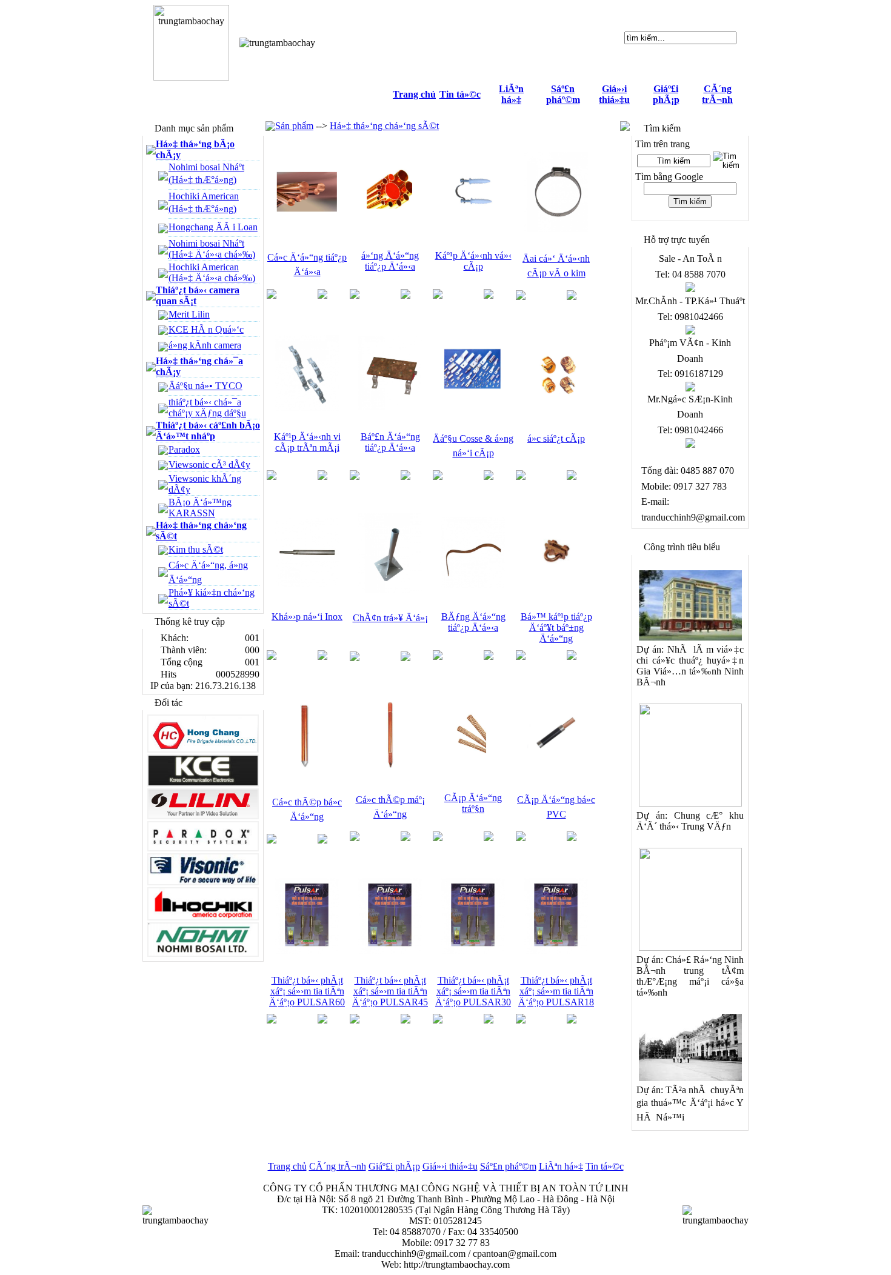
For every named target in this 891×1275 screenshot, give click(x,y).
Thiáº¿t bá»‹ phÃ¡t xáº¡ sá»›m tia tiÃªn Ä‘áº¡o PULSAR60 (307, 991)
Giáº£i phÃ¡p (666, 94)
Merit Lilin (189, 314)
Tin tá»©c (460, 94)
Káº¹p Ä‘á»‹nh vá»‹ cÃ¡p (473, 260)
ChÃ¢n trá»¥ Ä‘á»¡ (390, 618)
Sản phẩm (294, 126)
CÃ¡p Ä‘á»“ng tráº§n (473, 803)
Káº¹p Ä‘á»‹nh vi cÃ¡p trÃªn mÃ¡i (307, 442)
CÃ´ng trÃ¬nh (717, 94)
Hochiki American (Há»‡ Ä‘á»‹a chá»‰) (212, 272)
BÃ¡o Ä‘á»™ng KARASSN (200, 507)
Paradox (184, 449)
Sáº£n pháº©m (563, 94)
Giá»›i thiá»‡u (614, 94)
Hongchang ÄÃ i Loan (213, 227)
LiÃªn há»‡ (511, 94)
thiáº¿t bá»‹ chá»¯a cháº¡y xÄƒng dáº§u (207, 407)
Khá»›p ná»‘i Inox (307, 616)
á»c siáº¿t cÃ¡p (556, 438)
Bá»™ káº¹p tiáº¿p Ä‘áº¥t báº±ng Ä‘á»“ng (556, 627)
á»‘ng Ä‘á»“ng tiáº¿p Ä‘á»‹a (390, 260)
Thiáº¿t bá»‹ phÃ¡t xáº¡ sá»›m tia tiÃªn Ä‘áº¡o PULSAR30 (473, 991)
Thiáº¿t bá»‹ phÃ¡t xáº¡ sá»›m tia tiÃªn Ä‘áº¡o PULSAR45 (390, 991)
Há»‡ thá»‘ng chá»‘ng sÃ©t (384, 126)
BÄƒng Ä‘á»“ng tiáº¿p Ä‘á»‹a (473, 622)
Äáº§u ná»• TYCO (205, 386)
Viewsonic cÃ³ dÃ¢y (209, 464)
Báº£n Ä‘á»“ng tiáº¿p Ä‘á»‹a (390, 442)
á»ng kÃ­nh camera (205, 345)
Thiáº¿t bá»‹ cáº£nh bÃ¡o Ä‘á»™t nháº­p (208, 430)
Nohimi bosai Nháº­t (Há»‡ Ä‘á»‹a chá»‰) (212, 248)
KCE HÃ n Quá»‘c (206, 329)
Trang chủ (414, 94)
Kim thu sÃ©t (196, 549)
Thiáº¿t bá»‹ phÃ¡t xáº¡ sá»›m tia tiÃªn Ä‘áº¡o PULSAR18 (556, 991)
